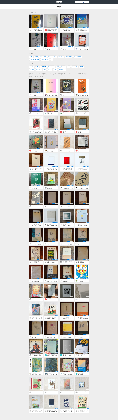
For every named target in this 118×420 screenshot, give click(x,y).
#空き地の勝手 (69, 56)
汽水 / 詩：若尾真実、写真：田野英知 (54, 225)
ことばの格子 (34, 262)
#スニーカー (38, 69)
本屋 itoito (48, 112)
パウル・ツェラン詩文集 (36, 244)
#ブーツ (55, 69)
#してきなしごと (77, 56)
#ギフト (37, 66)
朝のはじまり (65, 262)
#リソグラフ (61, 56)
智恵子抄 (64, 49)
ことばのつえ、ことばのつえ (68, 337)
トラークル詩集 (81, 206)
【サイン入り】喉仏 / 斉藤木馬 (53, 169)
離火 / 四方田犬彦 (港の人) (67, 169)
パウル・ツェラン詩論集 (67, 244)
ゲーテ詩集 (34, 95)
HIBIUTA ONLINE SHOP (35, 29)
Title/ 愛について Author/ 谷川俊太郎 (85, 188)
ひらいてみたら (81, 355)
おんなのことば (35, 113)
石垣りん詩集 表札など (51, 337)
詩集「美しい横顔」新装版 (52, 355)
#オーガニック (62, 69)
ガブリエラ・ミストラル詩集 (37, 225)
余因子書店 (64, 224)
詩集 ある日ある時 (35, 281)
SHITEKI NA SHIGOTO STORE (82, 48)
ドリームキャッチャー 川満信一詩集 (39, 169)
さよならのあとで (50, 299)
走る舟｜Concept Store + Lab (67, 298)
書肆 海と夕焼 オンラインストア (52, 168)
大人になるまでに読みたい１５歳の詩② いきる (87, 30)
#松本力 (36, 56)
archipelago (49, 224)
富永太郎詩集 (65, 281)
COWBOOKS (65, 187)
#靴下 (58, 66)
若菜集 (33, 206)
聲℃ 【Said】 (49, 373)
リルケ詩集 (34, 49)
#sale (69, 66)
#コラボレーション (45, 59)
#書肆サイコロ (43, 56)
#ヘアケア (32, 69)
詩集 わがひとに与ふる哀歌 (52, 281)
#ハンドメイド (51, 66)
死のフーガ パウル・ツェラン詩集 (53, 244)
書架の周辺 (64, 131)
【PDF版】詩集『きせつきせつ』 (69, 355)
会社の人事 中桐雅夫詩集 (37, 30)
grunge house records (82, 354)
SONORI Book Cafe (81, 94)
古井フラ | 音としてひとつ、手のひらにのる (71, 113)
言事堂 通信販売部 (81, 373)
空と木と (79, 151)
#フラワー (81, 66)
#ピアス (50, 69)
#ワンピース (74, 66)
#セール (31, 66)
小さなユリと (34, 151)
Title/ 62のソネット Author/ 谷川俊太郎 (71, 188)
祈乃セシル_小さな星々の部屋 (52, 94)
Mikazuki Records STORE (51, 354)
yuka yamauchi (65, 354)
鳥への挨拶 (34, 299)
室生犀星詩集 (49, 188)
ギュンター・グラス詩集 (51, 206)
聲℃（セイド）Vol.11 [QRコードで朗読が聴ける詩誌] (57, 374)
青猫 (63, 95)
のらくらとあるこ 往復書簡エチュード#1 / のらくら (72, 299)
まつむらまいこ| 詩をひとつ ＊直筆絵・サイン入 (87, 225)
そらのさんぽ (80, 281)
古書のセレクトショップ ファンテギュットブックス (86, 112)
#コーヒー (63, 66)
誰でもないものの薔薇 (51, 262)
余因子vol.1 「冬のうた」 (67, 225)
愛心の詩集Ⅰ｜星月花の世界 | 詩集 (53, 95)
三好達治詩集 (34, 188)
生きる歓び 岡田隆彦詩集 (83, 318)
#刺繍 (45, 69)
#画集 (31, 56)
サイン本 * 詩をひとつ (51, 151)
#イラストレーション (34, 59)
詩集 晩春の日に (81, 262)
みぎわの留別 (80, 337)
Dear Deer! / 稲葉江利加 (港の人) (84, 169)
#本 (51, 59)
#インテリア (43, 66)
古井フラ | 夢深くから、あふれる (53, 113)
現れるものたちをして (67, 318)
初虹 (63, 132)
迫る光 (79, 244)
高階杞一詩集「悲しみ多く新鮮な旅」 (39, 374)
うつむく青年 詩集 (66, 30)
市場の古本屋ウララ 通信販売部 (37, 168)
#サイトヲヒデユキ (52, 56)
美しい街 (79, 132)
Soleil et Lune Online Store (67, 94)
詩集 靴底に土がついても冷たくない (54, 30)
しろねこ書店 (34, 373)
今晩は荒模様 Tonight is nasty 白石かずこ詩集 (41, 355)
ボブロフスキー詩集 (66, 206)
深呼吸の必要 (80, 374)
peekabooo (80, 280)
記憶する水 (34, 337)
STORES (57, 1)
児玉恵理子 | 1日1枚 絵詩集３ (68, 374)
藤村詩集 (49, 49)
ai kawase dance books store (52, 29)
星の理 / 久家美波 (81, 299)
